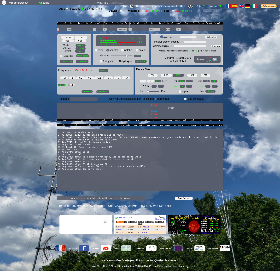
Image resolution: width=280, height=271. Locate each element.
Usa (69, 29)
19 (94, 29)
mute (101, 50)
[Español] (235, 6)
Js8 (104, 29)
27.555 (156, 29)
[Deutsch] (248, 6)
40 (130, 29)
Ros (168, 29)
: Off (66, 61)
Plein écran (82, 56)
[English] (242, 6)
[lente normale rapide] (79, 48)
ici (190, 51)
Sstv (179, 29)
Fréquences (102, 91)
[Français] (229, 6)
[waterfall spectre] (78, 45)
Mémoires (87, 91)
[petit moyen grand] (78, 51)
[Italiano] (254, 6)
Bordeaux (201, 59)
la (196, 51)
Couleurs (82, 61)
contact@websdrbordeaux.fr (162, 260)
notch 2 (143, 50)
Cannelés (122, 29)
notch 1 (128, 50)
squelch (113, 50)
